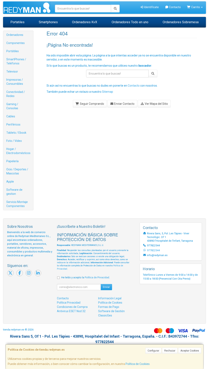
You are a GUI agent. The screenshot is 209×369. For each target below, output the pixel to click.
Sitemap (107, 91)
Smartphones (48, 22)
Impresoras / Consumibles (14, 81)
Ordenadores (14, 34)
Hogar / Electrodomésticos (18, 151)
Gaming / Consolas (12, 106)
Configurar (153, 350)
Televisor (12, 71)
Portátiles (12, 51)
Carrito (196, 7)
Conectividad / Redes (15, 94)
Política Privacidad (68, 302)
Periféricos (13, 124)
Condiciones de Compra (72, 306)
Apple (10, 181)
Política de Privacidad (97, 277)
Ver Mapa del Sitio (156, 103)
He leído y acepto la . (85, 277)
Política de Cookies (138, 364)
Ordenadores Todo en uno (130, 22)
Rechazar (169, 350)
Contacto (174, 7)
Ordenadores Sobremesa (181, 22)
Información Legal (109, 298)
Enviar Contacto (124, 103)
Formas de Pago (108, 306)
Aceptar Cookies (189, 350)
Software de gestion (14, 191)
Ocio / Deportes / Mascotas (17, 171)
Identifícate (151, 7)
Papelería (12, 161)
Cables (10, 116)
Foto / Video (14, 140)
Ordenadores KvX (84, 22)
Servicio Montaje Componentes (17, 204)
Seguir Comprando (91, 103)
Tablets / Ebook (16, 132)
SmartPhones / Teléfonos (16, 61)
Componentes (15, 43)
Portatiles (17, 22)
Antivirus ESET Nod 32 (71, 311)
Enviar (106, 287)
